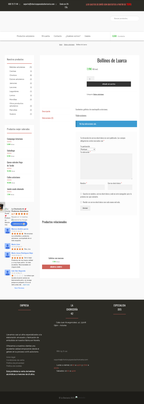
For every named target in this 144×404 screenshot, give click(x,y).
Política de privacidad (15, 363)
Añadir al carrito (108, 84)
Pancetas (13, 110)
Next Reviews (19, 288)
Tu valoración (85, 152)
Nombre (83, 183)
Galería (87, 36)
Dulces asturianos (69, 44)
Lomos (12, 95)
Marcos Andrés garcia (19, 229)
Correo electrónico (115, 183)
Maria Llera (15, 244)
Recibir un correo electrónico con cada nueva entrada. (101, 202)
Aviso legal (10, 357)
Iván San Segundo (18, 271)
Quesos (13, 114)
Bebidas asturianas (17, 67)
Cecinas (13, 71)
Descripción (46, 111)
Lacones (13, 87)
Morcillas (13, 99)
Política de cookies (14, 366)
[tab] (56, 111)
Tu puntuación (85, 146)
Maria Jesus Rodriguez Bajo (22, 253)
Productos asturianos (25, 36)
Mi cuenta (46, 36)
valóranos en (17, 224)
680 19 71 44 (13, 3)
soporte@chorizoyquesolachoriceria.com (38, 3)
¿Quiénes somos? (73, 36)
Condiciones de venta (15, 360)
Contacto (58, 36)
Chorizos (13, 75)
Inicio (60, 44)
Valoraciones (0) (47, 118)
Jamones (13, 83)
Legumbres (14, 91)
